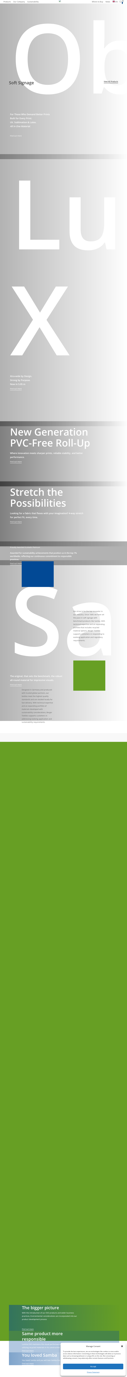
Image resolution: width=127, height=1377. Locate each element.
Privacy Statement (93, 1372)
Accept (93, 1366)
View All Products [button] (111, 81)
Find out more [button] (28, 1329)
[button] (122, 1346)
